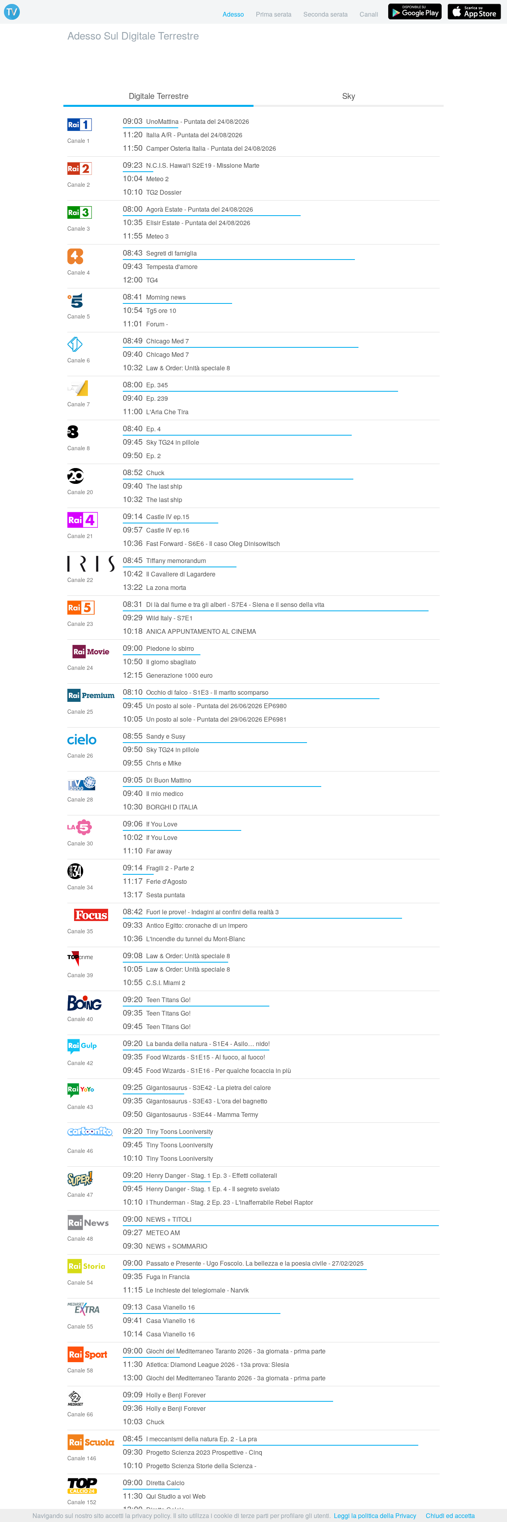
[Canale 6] (91, 349)
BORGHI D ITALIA (160, 806)
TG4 (140, 279)
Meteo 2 (146, 178)
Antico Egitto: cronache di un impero (185, 924)
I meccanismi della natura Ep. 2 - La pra (190, 1438)
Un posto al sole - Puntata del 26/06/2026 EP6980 (205, 705)
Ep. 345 (145, 384)
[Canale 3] (91, 217)
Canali (369, 14)
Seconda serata (325, 14)
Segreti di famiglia (160, 252)
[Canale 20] (91, 481)
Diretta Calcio (154, 1482)
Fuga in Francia (156, 1275)
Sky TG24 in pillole (161, 441)
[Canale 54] (91, 1271)
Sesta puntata (154, 894)
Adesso (233, 14)
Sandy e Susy (154, 735)
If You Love (150, 823)
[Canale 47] (91, 1183)
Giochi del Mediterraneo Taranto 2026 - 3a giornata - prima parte (224, 1350)
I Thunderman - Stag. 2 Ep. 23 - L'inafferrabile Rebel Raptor (218, 1201)
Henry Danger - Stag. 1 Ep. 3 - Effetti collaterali (200, 1174)
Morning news (154, 296)
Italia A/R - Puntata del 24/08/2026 (182, 134)
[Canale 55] (91, 1315)
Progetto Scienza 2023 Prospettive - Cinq (192, 1451)
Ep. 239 (145, 397)
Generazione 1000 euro (168, 674)
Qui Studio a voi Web (164, 1495)
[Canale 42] (91, 1052)
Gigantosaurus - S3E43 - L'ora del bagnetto (195, 1100)
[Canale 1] (91, 130)
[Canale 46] (91, 1140)
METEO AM (151, 1232)
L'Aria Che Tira (156, 411)
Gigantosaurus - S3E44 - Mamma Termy (190, 1113)
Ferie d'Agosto (155, 880)
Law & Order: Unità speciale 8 (176, 367)
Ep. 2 (142, 455)
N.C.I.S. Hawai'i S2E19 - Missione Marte (191, 164)
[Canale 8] (91, 437)
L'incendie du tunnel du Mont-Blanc (184, 938)
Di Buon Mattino (157, 779)
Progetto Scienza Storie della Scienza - (189, 1465)
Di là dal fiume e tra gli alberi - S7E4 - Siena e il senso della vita (223, 603)
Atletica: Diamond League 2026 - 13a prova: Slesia (206, 1363)
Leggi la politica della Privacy (375, 1515)
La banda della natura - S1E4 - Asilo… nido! (196, 1042)
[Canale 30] (91, 832)
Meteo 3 (146, 235)
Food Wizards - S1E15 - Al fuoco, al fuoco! (194, 1056)
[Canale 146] (91, 1447)
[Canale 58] (91, 1359)
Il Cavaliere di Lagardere (169, 573)
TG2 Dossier (152, 191)
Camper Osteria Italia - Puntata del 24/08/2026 (199, 147)
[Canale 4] (91, 261)
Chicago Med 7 (156, 340)
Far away (147, 850)
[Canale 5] (91, 305)
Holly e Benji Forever (164, 1394)
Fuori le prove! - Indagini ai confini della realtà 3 (201, 911)
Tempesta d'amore (160, 265)
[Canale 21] (91, 525)
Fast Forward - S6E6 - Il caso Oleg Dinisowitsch (201, 542)
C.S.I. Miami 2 (154, 981)
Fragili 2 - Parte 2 (158, 867)
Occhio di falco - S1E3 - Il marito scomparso (196, 691)
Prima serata (274, 14)
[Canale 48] (91, 1227)
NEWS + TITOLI (157, 1218)
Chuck (143, 472)
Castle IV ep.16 (156, 529)
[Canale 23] (91, 613)
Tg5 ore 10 (149, 309)
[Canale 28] (91, 788)
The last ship (152, 485)
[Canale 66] (91, 1403)
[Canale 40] (91, 1008)
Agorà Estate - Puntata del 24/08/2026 (188, 208)
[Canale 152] (91, 1491)
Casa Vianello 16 (159, 1306)
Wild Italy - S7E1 (158, 617)
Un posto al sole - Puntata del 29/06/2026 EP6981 (205, 718)
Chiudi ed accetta (450, 1515)
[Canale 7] (91, 393)
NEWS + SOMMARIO (165, 1245)
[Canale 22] (91, 569)
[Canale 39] (91, 964)
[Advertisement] (253, 64)
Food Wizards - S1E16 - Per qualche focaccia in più (207, 1069)
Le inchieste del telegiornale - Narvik (186, 1289)
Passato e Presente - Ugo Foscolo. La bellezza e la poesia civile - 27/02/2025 (243, 1262)
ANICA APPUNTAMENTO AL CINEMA (189, 630)
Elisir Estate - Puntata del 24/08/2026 (186, 221)
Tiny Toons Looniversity (168, 1130)
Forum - (145, 323)
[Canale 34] (91, 876)
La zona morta (154, 586)
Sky (348, 95)
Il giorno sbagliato (159, 661)
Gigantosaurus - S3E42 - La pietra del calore (197, 1086)
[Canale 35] (91, 920)
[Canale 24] (91, 656)
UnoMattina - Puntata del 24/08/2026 (186, 120)
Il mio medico (153, 792)
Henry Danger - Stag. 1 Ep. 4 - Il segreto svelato (201, 1188)
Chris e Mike (152, 762)
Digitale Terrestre (159, 95)
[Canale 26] (91, 744)
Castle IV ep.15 (156, 515)
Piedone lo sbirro (158, 647)
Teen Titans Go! (157, 999)
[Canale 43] (91, 1096)
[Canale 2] (91, 173)
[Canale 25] (91, 700)
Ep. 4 (142, 428)
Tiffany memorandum (164, 559)
